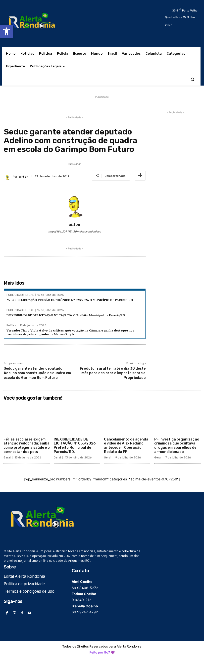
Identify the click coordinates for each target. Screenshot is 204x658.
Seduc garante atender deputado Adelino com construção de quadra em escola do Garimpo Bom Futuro (37, 373)
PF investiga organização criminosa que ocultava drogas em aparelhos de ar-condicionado (176, 445)
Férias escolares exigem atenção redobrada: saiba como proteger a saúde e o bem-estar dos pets (26, 445)
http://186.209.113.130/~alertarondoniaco (74, 231)
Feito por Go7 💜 (102, 652)
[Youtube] (29, 613)
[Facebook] (7, 613)
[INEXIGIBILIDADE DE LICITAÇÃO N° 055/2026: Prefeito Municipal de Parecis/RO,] (77, 419)
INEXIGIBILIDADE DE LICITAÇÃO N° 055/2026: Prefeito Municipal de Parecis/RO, (75, 445)
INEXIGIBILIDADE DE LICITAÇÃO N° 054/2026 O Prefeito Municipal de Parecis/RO (65, 315)
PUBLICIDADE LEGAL (20, 295)
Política (11, 325)
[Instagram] (14, 613)
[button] (6, 31)
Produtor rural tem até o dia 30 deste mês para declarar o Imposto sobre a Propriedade (113, 373)
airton (23, 176)
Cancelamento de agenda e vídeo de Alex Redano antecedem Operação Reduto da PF (126, 445)
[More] (140, 176)
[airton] (8, 176)
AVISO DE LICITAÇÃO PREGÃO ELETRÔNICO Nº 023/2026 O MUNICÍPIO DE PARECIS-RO (69, 300)
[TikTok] (22, 613)
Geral (7, 457)
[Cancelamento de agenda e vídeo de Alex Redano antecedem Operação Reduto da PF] (127, 419)
